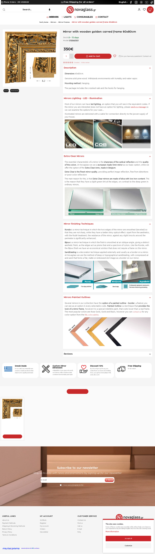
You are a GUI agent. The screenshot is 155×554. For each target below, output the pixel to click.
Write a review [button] (85, 62)
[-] (71, 57)
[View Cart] (150, 9)
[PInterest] (141, 2)
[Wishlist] (144, 9)
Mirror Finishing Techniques (78, 224)
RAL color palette (91, 315)
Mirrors (53, 22)
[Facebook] (131, 2)
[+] (71, 55)
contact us (137, 312)
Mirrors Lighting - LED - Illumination (83, 98)
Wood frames (14, 90)
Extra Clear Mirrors (74, 156)
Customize (128, 545)
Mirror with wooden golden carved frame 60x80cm (12, 423)
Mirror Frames (64, 22)
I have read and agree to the (78, 485)
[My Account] (139, 9)
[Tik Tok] (152, 2)
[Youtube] (146, 2)
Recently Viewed (77, 391)
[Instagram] (136, 2)
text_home (43, 22)
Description (70, 68)
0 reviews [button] (76, 62)
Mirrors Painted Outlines (77, 297)
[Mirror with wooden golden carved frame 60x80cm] (12, 409)
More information (112, 531)
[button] (93, 56)
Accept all (128, 538)
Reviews (68, 354)
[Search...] (3, 9)
